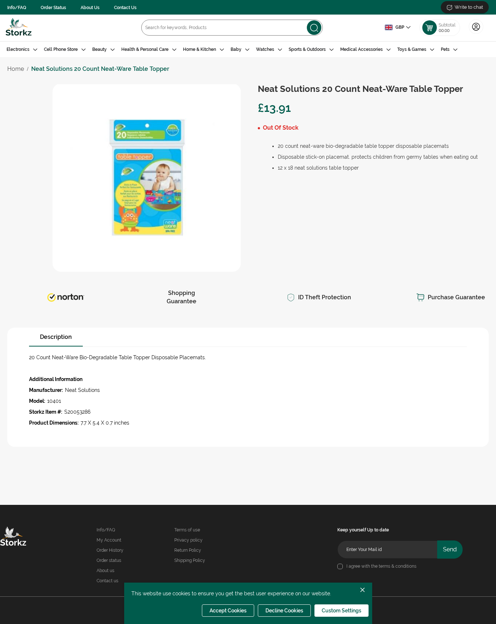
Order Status (53, 7)
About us (105, 570)
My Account (109, 540)
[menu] (248, 49)
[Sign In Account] (476, 33)
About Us (90, 7)
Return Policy (187, 550)
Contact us (107, 580)
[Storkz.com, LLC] (22, 537)
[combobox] (232, 28)
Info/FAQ (16, 7)
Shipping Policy (189, 560)
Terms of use (187, 529)
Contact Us (125, 7)
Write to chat (469, 7)
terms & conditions (397, 566)
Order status (109, 560)
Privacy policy (188, 540)
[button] (398, 27)
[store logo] (18, 27)
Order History (110, 550)
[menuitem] (22, 49)
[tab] (248, 49)
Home (15, 68)
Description (56, 336)
